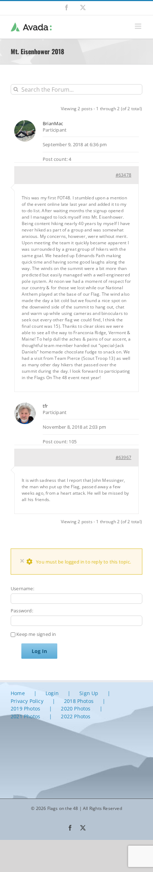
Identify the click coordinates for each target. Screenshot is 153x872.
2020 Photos (75, 708)
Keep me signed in (36, 634)
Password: (22, 610)
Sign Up (88, 693)
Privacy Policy (27, 701)
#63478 (123, 175)
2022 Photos (75, 716)
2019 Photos (25, 708)
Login (52, 693)
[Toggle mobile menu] (138, 26)
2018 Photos (79, 701)
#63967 (123, 457)
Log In (39, 651)
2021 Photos (25, 716)
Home (18, 693)
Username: (22, 588)
